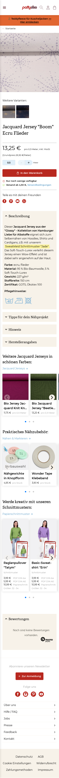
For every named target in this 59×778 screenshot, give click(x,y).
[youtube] (41, 694)
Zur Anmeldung (31, 676)
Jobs (7, 718)
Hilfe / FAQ (10, 711)
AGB (41, 756)
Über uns (10, 705)
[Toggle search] (41, 8)
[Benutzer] (48, 8)
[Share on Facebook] (4, 201)
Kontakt (9, 738)
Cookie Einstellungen (17, 763)
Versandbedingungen (39, 185)
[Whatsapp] (24, 201)
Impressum (45, 769)
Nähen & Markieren (15, 438)
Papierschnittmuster (16, 514)
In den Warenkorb (31, 173)
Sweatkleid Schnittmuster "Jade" (27, 246)
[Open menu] (4, 8)
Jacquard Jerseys (13, 368)
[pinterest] (33, 694)
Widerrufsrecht (46, 763)
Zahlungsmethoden (19, 769)
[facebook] (17, 694)
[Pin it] (11, 201)
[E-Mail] (18, 201)
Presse (8, 725)
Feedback (10, 732)
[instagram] (25, 694)
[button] (55, 8)
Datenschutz (24, 756)
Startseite (9, 28)
